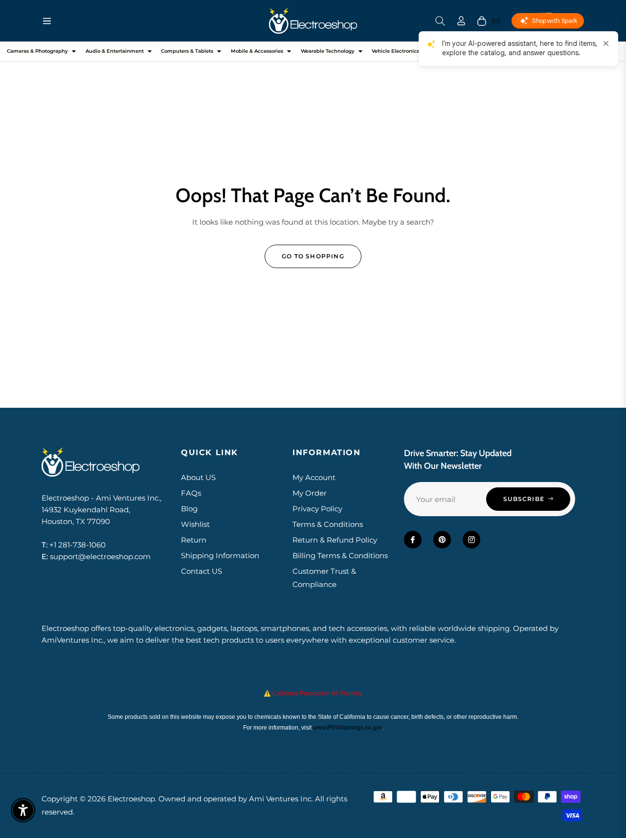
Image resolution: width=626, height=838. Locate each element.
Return (193, 540)
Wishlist (195, 524)
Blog (189, 508)
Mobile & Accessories (257, 51)
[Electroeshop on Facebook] (413, 539)
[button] (440, 21)
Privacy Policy (317, 508)
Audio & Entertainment (115, 51)
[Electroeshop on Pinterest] (442, 539)
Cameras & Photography (37, 51)
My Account (313, 477)
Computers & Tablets (187, 51)
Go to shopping (313, 256)
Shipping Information (220, 555)
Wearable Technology (328, 51)
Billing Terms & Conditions (340, 555)
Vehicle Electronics (395, 51)
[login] (461, 20)
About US (198, 477)
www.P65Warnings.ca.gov (347, 727)
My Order (309, 493)
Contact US (201, 571)
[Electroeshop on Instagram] (471, 539)
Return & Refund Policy (334, 540)
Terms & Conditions (327, 524)
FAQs (191, 493)
